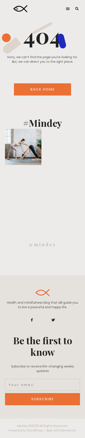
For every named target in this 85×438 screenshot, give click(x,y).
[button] (68, 9)
